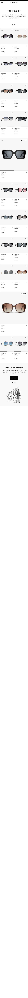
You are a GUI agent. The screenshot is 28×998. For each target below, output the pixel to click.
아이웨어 (10, 447)
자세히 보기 (2, 51)
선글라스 (17, 447)
